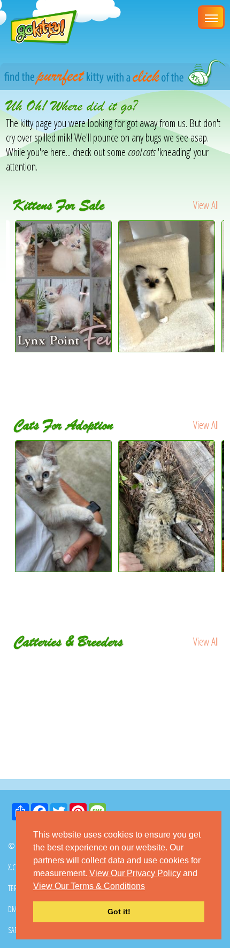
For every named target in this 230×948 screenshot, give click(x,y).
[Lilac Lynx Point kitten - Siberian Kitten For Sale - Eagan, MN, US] (63, 348)
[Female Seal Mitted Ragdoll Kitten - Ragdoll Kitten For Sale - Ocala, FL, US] (166, 348)
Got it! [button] (119, 911)
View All (206, 205)
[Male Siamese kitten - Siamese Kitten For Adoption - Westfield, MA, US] (64, 506)
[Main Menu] (211, 17)
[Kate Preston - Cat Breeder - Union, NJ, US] (115, 664)
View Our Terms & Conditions (89, 886)
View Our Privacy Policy (135, 873)
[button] (148, 886)
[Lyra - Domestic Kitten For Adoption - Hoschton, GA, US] (167, 506)
